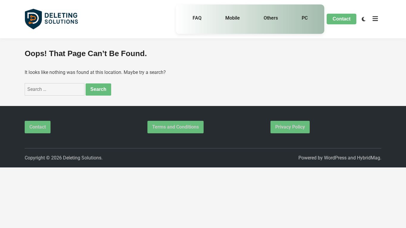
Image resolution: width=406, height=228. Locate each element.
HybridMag (368, 158)
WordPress (335, 158)
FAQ (197, 18)
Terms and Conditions (175, 127)
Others (271, 18)
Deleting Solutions (82, 158)
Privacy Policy (290, 127)
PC (305, 18)
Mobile (232, 18)
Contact (341, 18)
